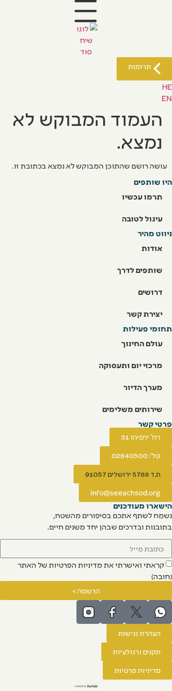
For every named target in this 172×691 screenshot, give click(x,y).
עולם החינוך (141, 343)
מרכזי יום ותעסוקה (130, 365)
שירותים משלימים (132, 409)
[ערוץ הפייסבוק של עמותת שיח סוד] (112, 612)
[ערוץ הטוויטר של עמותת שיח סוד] (136, 612)
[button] (123, 474)
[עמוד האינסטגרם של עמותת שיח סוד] (88, 612)
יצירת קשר (144, 314)
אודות (151, 248)
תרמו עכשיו (142, 196)
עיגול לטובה (142, 218)
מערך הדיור (142, 387)
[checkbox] (86, 569)
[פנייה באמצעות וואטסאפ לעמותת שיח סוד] (160, 612)
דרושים (150, 292)
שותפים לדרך (139, 270)
